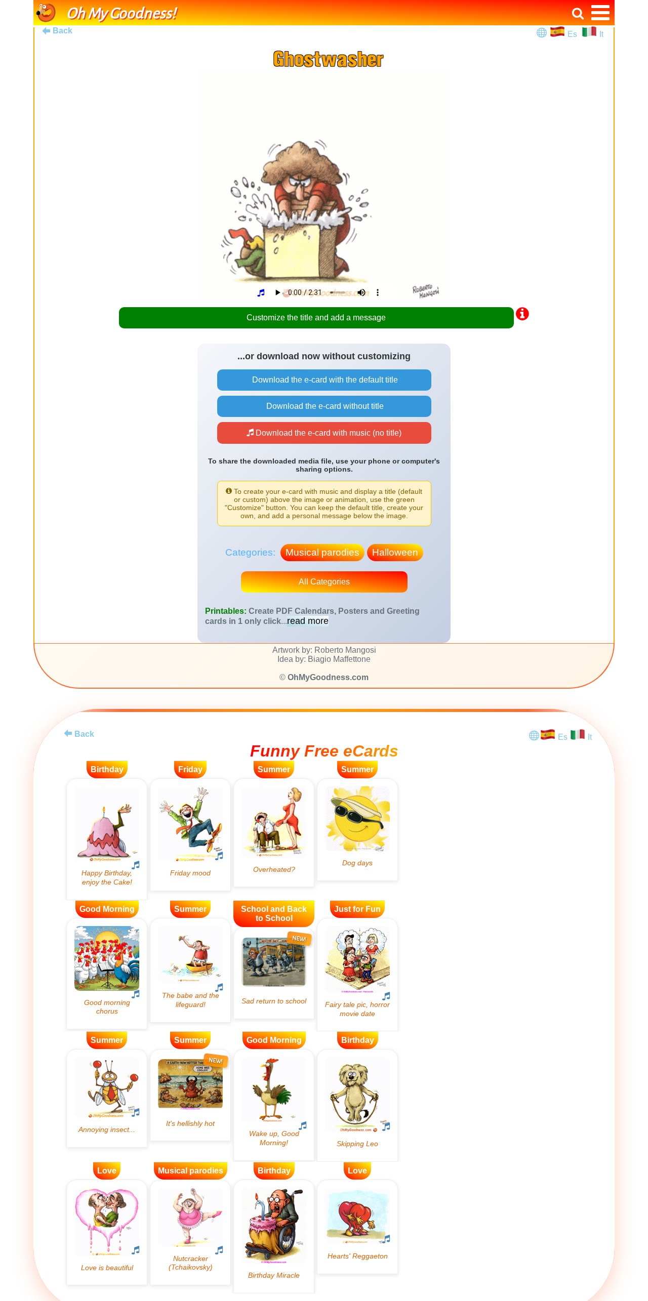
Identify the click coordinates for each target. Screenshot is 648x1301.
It (601, 34)
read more (308, 621)
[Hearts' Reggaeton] (357, 1227)
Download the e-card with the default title (324, 379)
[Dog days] (357, 829)
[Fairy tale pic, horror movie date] (357, 975)
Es (573, 34)
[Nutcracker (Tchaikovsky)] (190, 1232)
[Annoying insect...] (106, 1098)
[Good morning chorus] (106, 973)
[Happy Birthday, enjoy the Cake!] (106, 839)
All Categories (324, 581)
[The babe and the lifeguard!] (190, 970)
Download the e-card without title (324, 406)
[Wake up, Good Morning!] (273, 1104)
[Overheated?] (273, 832)
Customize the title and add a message (316, 317)
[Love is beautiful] (106, 1232)
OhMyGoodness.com (328, 677)
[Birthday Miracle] (273, 1236)
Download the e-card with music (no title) (327, 433)
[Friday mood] (190, 834)
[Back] (68, 733)
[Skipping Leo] (357, 1105)
